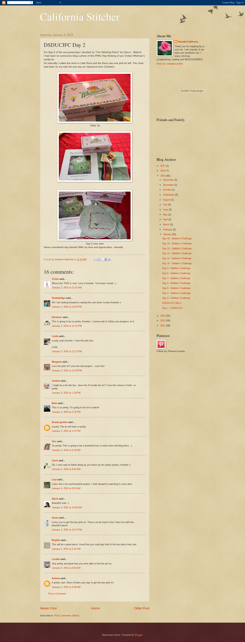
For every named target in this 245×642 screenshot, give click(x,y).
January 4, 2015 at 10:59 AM (67, 507)
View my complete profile (170, 63)
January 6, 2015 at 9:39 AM (66, 587)
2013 (163, 320)
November (168, 185)
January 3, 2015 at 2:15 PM (66, 412)
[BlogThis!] (99, 259)
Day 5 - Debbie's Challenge (176, 288)
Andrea (56, 578)
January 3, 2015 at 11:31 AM (67, 287)
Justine (56, 380)
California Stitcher (80, 16)
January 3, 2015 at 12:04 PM (67, 306)
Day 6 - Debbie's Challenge (176, 283)
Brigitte (56, 540)
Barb (54, 403)
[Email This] (96, 259)
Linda (55, 336)
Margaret (57, 361)
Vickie (55, 279)
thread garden (59, 422)
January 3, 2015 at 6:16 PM (66, 450)
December (168, 180)
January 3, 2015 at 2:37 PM (66, 431)
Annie (55, 517)
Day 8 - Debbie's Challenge (176, 273)
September (169, 194)
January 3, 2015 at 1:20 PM (66, 392)
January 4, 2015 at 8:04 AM (66, 469)
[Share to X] (102, 259)
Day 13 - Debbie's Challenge (177, 248)
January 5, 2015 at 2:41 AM (66, 549)
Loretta (56, 559)
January (167, 234)
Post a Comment (57, 593)
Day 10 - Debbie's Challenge (177, 263)
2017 (163, 166)
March (166, 224)
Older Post (141, 608)
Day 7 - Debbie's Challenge (176, 278)
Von (54, 441)
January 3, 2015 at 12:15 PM (67, 326)
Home (95, 608)
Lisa (54, 479)
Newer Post (48, 608)
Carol (55, 460)
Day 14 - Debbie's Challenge (177, 243)
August (167, 199)
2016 (163, 170)
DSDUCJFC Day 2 (172, 303)
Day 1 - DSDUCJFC (172, 308)
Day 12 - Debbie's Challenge (177, 253)
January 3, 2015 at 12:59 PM (67, 370)
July (165, 204)
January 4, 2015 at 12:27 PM (67, 529)
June (166, 209)
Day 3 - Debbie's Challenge (176, 298)
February (168, 229)
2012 (163, 325)
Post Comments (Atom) (67, 615)
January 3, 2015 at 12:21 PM (67, 351)
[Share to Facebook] (106, 259)
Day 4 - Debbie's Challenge (176, 293)
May (165, 214)
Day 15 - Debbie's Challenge (177, 238)
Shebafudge (58, 298)
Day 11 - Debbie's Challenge (176, 258)
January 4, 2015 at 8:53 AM (66, 488)
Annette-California (188, 41)
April (165, 219)
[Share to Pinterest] (109, 259)
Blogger (138, 635)
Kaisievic (57, 317)
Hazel (55, 498)
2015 (163, 175)
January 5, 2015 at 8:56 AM (66, 568)
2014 (163, 315)
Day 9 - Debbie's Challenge (176, 268)
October (167, 189)
